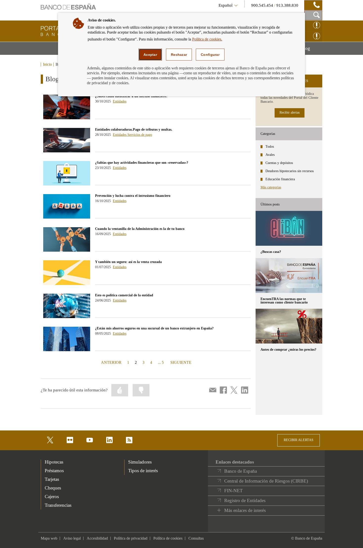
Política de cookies (167, 538)
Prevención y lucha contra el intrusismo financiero (132, 196)
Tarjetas (52, 479)
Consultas (196, 538)
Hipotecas (54, 462)
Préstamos (54, 470)
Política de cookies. (207, 39)
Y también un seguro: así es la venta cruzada (128, 262)
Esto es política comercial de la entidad (124, 295)
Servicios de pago (139, 135)
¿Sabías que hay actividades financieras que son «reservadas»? (141, 162)
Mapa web (49, 538)
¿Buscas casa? (271, 252)
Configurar (210, 55)
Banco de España (240, 471)
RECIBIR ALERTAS (298, 440)
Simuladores (140, 462)
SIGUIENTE (180, 362)
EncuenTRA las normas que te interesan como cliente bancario (284, 300)
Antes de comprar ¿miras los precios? (288, 349)
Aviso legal (72, 538)
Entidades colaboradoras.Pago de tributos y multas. (133, 129)
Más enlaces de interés (245, 510)
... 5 (161, 362)
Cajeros (52, 496)
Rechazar (179, 55)
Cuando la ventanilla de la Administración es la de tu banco (139, 229)
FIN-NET (233, 490)
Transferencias (58, 505)
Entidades (119, 101)
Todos (269, 146)
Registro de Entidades (244, 500)
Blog (311, 50)
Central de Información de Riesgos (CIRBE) (266, 481)
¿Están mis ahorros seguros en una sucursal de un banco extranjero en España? (154, 328)
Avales (270, 155)
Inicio (47, 64)
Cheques (53, 487)
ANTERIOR (110, 362)
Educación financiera (280, 179)
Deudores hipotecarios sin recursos (289, 171)
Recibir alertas (290, 112)
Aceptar (150, 55)
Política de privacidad (130, 538)
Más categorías (271, 187)
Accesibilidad (97, 538)
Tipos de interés (143, 470)
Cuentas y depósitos (279, 163)
